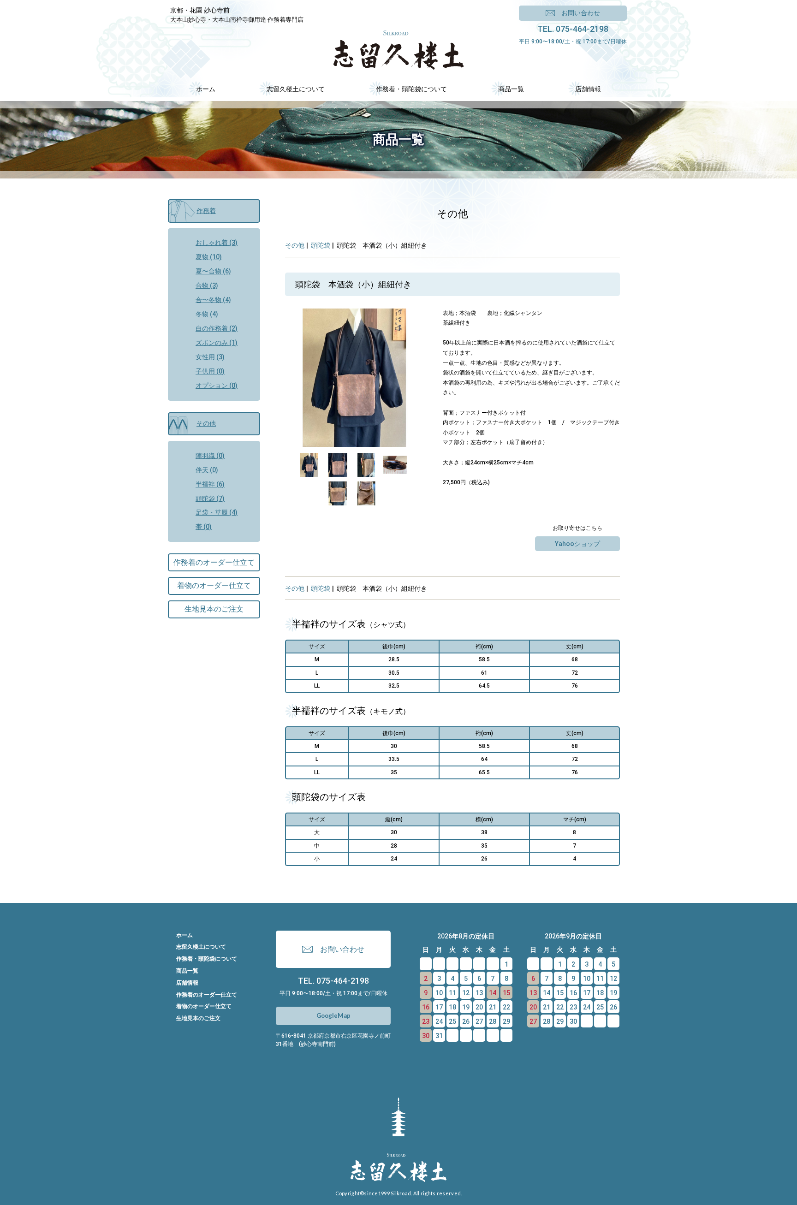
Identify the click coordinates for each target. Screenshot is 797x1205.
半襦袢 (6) (210, 484)
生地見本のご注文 (214, 609)
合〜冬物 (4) (213, 299)
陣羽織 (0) (210, 455)
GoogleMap (333, 1015)
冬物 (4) (207, 314)
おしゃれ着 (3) (217, 242)
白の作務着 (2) (217, 328)
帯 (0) (204, 526)
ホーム (184, 935)
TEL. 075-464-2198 (572, 29)
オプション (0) (217, 385)
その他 (294, 245)
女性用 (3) (210, 357)
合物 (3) (207, 285)
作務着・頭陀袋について (206, 959)
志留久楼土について (201, 947)
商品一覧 (187, 971)
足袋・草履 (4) (217, 512)
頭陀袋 (320, 245)
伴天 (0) (207, 470)
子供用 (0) (210, 371)
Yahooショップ (577, 543)
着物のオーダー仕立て (214, 585)
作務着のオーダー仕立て (214, 562)
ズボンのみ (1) (217, 342)
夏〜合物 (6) (213, 271)
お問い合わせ (580, 13)
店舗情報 (187, 982)
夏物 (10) (209, 257)
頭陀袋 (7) (210, 498)
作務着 (206, 211)
